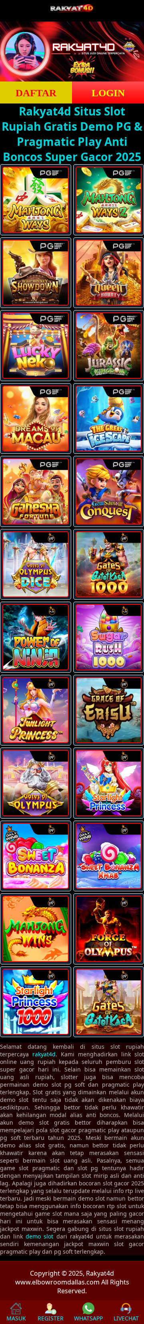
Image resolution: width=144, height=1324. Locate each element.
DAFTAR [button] (36, 92)
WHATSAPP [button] (88, 1318)
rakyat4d (44, 1054)
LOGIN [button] (108, 92)
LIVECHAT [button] (126, 1318)
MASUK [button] (16, 1318)
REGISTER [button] (51, 1318)
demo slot (39, 1236)
